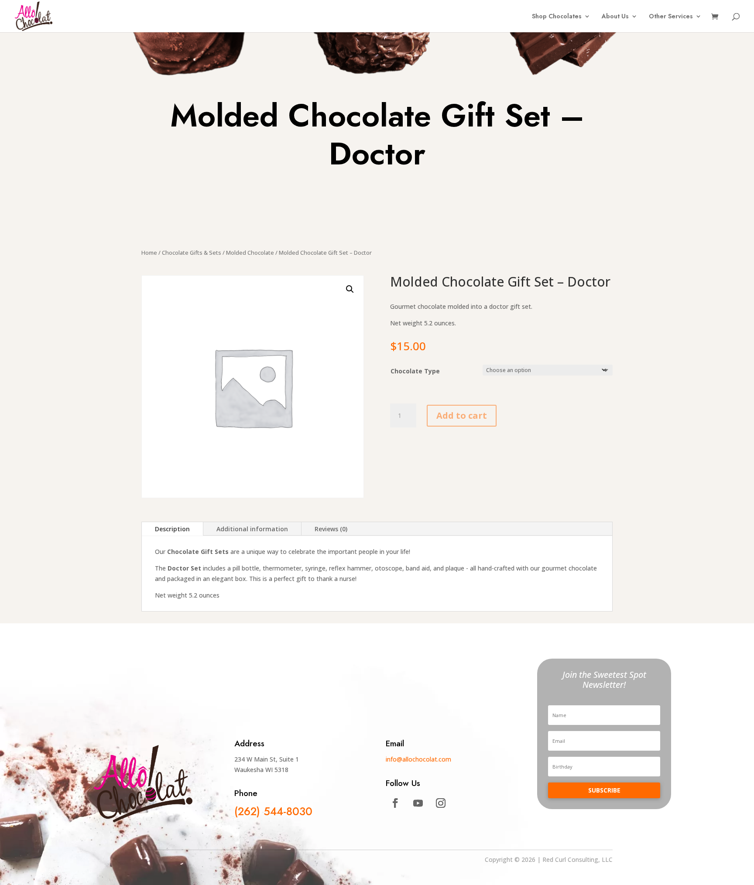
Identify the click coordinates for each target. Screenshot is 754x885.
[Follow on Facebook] (395, 803)
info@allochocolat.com (418, 759)
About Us (615, 17)
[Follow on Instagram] (440, 803)
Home (149, 252)
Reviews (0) (331, 529)
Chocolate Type (415, 371)
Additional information (252, 529)
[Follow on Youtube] (418, 803)
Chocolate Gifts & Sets (191, 252)
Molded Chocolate (250, 252)
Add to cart (461, 415)
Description (172, 529)
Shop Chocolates (557, 17)
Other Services (671, 17)
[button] (350, 289)
